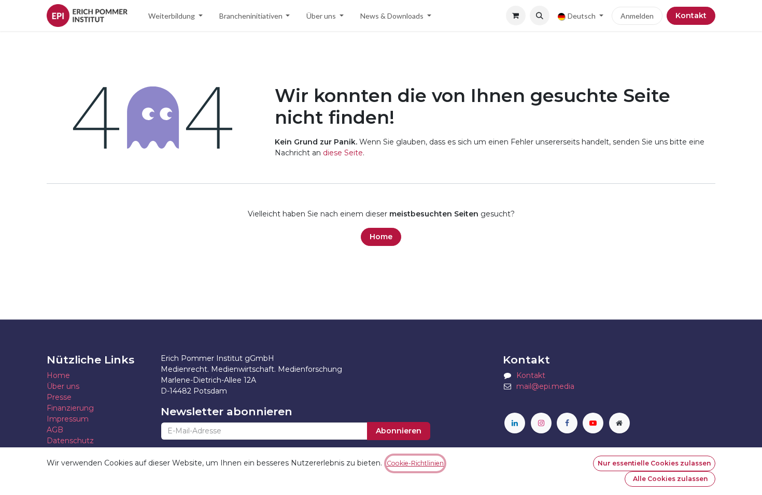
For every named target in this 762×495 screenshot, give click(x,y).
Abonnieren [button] (398, 430)
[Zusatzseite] (619, 423)
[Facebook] (567, 423)
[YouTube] (593, 423)
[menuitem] (175, 15)
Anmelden (637, 15)
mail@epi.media (545, 386)
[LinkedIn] (514, 423)
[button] (539, 15)
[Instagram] (541, 423)
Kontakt (691, 15)
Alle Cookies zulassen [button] (670, 479)
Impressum (68, 419)
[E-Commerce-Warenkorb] (516, 15)
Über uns (63, 386)
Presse (59, 397)
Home (381, 236)
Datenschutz (70, 440)
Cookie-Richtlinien (415, 463)
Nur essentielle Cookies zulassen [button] (654, 463)
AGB (55, 429)
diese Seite (343, 152)
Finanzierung (70, 408)
